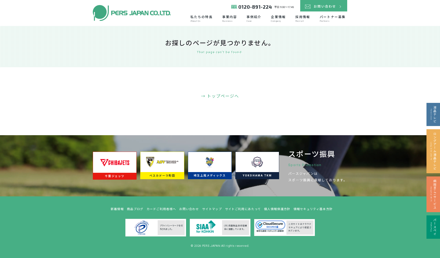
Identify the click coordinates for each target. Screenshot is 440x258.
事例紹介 (254, 19)
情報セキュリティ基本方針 (313, 209)
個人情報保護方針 (277, 209)
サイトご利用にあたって (243, 209)
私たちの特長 (201, 19)
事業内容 (229, 19)
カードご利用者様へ (161, 209)
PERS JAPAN (211, 246)
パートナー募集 (333, 19)
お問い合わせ (189, 209)
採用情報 (302, 19)
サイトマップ (212, 209)
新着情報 (117, 209)
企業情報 (278, 19)
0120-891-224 (255, 7)
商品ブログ (135, 209)
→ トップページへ (220, 96)
